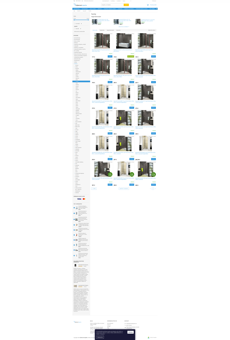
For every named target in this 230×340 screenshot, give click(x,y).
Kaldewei (77, 149)
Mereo (76, 158)
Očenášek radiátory (79, 162)
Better (77, 75)
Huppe (76, 144)
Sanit (76, 171)
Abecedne (118, 30)
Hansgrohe (77, 139)
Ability (77, 70)
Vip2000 (77, 110)
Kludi (76, 152)
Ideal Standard (78, 147)
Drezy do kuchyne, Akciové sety (80, 54)
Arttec (76, 66)
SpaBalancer (77, 184)
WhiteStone (77, 191)
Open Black (78, 100)
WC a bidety (76, 50)
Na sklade (79, 23)
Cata (76, 128)
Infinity (77, 86)
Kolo (76, 154)
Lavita (76, 157)
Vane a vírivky (77, 41)
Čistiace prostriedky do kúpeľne (80, 55)
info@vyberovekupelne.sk (131, 323)
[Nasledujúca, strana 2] (153, 189)
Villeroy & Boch (78, 187)
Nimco (76, 160)
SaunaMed (77, 179)
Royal (77, 104)
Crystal (77, 76)
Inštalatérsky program (78, 57)
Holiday (77, 84)
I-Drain (76, 145)
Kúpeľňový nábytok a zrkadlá (80, 44)
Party (77, 102)
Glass (77, 83)
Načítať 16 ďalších (124, 188)
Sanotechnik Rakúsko (79, 173)
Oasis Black (78, 97)
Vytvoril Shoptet (153, 337)
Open (77, 99)
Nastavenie (100, 337)
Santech (77, 174)
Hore (94, 188)
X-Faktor (77, 115)
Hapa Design (78, 141)
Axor (76, 123)
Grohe (76, 136)
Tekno (77, 107)
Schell (76, 181)
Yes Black (77, 118)
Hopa (76, 142)
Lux (76, 91)
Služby (75, 62)
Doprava (113, 1)
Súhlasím (130, 332)
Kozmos (77, 89)
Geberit (76, 134)
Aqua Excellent (78, 121)
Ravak (76, 166)
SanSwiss (77, 176)
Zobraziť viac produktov (123, 26)
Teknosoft (78, 108)
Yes (76, 116)
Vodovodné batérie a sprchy (79, 49)
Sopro (76, 183)
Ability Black (78, 71)
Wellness (76, 42)
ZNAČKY (75, 63)
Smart (77, 105)
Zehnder (77, 192)
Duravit (76, 129)
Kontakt (119, 1)
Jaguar (77, 87)
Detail (110, 56)
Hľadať (126, 4)
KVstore (76, 155)
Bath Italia (77, 125)
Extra (77, 79)
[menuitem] (76, 9)
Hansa (76, 137)
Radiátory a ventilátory (78, 47)
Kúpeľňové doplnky (78, 52)
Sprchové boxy (77, 37)
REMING (77, 168)
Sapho (76, 178)
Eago (76, 131)
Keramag (77, 150)
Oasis (77, 95)
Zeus (77, 120)
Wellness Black (79, 113)
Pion (76, 163)
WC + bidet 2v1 (78, 189)
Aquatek (78, 28)
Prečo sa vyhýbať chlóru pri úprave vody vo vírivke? (97, 324)
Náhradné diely (77, 58)
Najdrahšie (102, 30)
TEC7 (76, 186)
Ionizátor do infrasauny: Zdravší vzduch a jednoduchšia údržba (96, 328)
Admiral (77, 73)
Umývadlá (76, 46)
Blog (124, 1)
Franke (76, 133)
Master (77, 92)
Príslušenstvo (77, 60)
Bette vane (77, 126)
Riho (76, 170)
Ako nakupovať (105, 1)
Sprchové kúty (77, 39)
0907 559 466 (129, 325)
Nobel (77, 94)
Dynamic (77, 78)
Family (77, 81)
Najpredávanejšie (110, 30)
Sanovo (76, 65)
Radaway (77, 165)
